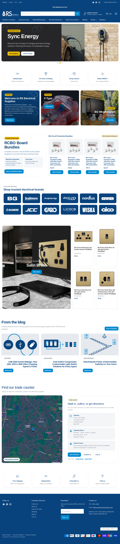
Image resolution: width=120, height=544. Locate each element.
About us (34, 506)
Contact (11, 2)
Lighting (84, 20)
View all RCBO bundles (14, 171)
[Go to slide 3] (62, 62)
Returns (34, 514)
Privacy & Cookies (31, 535)
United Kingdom (110, 2)
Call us (98, 454)
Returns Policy (6, 535)
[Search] (77, 14)
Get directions (74, 454)
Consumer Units (24, 20)
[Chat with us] (74, 479)
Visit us (34, 517)
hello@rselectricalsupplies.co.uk (103, 507)
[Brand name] (12, 198)
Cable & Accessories (72, 20)
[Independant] (17, 77)
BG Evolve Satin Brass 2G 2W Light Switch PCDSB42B (82, 292)
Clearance (102, 20)
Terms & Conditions (18, 535)
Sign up (65, 517)
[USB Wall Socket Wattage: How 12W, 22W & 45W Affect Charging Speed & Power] (20, 344)
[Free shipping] (17, 479)
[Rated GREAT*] (102, 77)
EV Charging (14, 53)
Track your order (37, 509)
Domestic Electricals (55, 20)
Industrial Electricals (39, 20)
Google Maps (79, 459)
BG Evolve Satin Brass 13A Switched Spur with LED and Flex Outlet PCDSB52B (107, 292)
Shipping (4, 2)
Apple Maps (88, 459)
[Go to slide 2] (60, 62)
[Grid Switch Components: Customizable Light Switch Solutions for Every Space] (60, 344)
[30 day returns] (74, 77)
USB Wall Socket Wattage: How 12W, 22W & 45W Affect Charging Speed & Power (22, 364)
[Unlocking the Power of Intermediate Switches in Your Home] (99, 344)
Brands (93, 20)
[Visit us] (102, 479)
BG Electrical (77, 253)
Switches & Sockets (8, 20)
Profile (20, 2)
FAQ (16, 2)
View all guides (111, 328)
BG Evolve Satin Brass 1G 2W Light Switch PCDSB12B (106, 249)
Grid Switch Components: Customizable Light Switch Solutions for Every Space (64, 364)
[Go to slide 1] (57, 62)
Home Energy (27, 53)
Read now (8, 370)
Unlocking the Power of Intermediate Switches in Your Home (100, 363)
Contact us (87, 454)
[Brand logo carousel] (60, 204)
